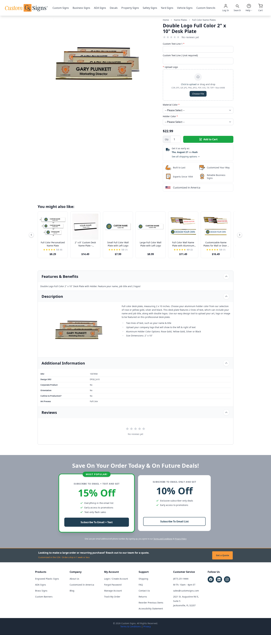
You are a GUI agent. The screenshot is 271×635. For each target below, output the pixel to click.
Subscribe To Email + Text (97, 522)
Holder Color (170, 116)
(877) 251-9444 (180, 578)
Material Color (171, 104)
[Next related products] (239, 234)
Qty (166, 139)
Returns (143, 596)
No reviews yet (190, 37)
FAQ (141, 584)
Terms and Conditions (162, 538)
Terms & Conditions (130, 626)
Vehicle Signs (185, 8)
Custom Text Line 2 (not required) (180, 55)
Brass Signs (41, 590)
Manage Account (113, 590)
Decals (114, 8)
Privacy (147, 626)
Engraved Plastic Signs (47, 578)
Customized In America (82, 584)
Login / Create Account (116, 578)
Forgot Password (113, 584)
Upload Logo (170, 66)
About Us (74, 578)
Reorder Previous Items (151, 602)
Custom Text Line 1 (173, 43)
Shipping (143, 578)
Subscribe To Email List (174, 521)
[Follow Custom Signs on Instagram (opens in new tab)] (227, 579)
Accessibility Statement (151, 608)
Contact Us (144, 590)
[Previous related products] (31, 234)
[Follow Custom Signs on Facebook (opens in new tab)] (211, 579)
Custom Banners (44, 596)
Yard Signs (167, 8)
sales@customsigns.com (186, 590)
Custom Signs (61, 8)
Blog (72, 590)
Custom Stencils (205, 8)
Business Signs (81, 8)
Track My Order (112, 596)
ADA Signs (100, 8)
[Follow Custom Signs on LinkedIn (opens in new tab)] (219, 579)
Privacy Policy (180, 538)
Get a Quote (222, 555)
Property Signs (130, 8)
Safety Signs (150, 8)
